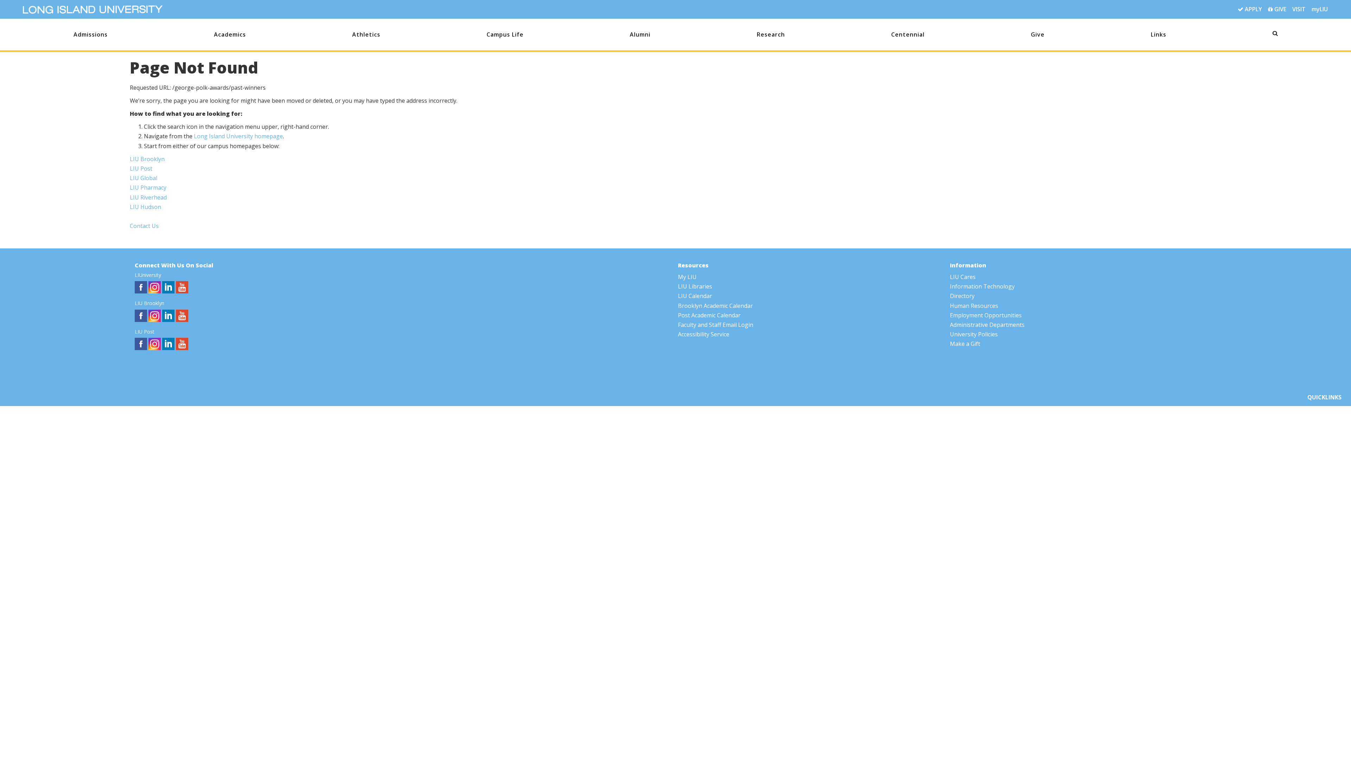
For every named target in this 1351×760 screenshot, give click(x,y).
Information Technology (982, 286)
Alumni (640, 34)
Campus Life (505, 34)
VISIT (1299, 9)
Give (1038, 34)
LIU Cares (963, 277)
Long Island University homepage (238, 136)
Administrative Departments (987, 325)
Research (771, 34)
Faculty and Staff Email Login (715, 325)
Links (1158, 34)
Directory (962, 296)
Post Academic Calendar (709, 315)
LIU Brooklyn (147, 159)
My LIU (687, 277)
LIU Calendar (695, 296)
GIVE (1279, 9)
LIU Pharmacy (148, 187)
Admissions (91, 34)
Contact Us (144, 226)
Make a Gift (965, 344)
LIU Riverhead (148, 197)
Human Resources (974, 306)
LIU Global (143, 178)
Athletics (366, 34)
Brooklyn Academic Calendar (715, 306)
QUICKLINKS (1324, 397)
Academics (230, 34)
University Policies (974, 334)
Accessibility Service (703, 334)
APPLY (1252, 9)
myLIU (1320, 9)
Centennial (908, 34)
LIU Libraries (695, 286)
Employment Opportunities (986, 315)
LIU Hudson (145, 207)
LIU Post (141, 168)
